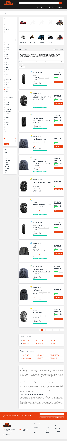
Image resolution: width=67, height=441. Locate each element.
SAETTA (7, 84)
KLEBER (7, 67)
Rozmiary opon (48, 9)
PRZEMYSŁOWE (8, 164)
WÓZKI (6, 172)
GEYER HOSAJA (8, 109)
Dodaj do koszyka (58, 82)
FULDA (7, 71)
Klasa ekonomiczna (9, 79)
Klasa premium (8, 42)
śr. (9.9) (7, 25)
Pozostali (7, 115)
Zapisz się (60, 413)
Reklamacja (47, 432)
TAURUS (7, 89)
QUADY (6, 170)
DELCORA (7, 120)
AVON (7, 124)
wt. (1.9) (7, 24)
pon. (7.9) (7, 29)
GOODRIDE (7, 82)
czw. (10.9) (7, 31)
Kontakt (46, 425)
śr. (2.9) (7, 27)
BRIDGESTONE (8, 47)
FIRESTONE (7, 64)
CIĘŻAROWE (7, 168)
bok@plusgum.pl (26, 430)
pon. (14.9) (7, 32)
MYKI (6, 106)
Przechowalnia (47, 427)
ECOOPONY (8, 104)
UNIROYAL (7, 69)
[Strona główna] (8, 3)
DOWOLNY (7, 158)
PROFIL (7, 100)
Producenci (12, 9)
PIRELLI (7, 54)
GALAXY (7, 129)
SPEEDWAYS (8, 127)
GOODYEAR (8, 49)
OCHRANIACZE (7, 160)
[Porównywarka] (52, 7)
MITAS (7, 126)
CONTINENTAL (8, 44)
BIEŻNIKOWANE (8, 111)
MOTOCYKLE (7, 166)
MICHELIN (7, 45)
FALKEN (7, 62)
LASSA (7, 80)
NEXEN (7, 72)
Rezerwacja (42, 9)
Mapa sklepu (36, 427)
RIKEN (6, 86)
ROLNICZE (6, 162)
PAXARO (7, 91)
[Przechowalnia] (49, 7)
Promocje (18, 9)
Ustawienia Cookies (58, 431)
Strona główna (36, 425)
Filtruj (7, 144)
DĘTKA (6, 156)
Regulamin (23, 9)
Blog (37, 9)
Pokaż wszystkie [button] (7, 149)
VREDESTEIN (8, 56)
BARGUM (7, 102)
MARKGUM (7, 99)
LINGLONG (7, 117)
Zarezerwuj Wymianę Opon (58, 426)
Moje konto (36, 430)
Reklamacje (29, 9)
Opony (6, 9)
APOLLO (7, 74)
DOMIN (7, 107)
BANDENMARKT (8, 119)
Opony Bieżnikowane (9, 97)
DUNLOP (7, 52)
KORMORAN (8, 87)
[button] (54, 3)
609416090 (9, 432)
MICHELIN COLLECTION (9, 51)
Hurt (34, 9)
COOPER (7, 122)
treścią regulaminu (52, 417)
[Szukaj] (60, 3)
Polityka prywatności (58, 430)
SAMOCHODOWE (8, 154)
